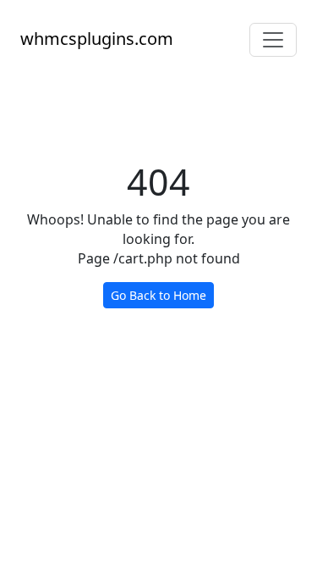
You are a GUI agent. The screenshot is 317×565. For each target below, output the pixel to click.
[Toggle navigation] (273, 40)
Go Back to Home (158, 295)
